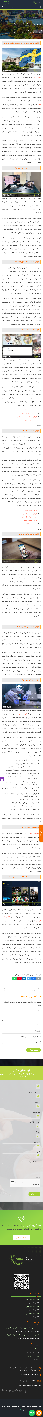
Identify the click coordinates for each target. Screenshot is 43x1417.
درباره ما (36, 1359)
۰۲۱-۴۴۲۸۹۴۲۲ (6, 2)
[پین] (19, 978)
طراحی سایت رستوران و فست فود (27, 416)
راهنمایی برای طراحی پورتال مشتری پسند (26, 1331)
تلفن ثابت (37, 1132)
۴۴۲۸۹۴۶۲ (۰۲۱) (24, 1375)
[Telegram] (6, 1391)
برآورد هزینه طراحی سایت (31, 1356)
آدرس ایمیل (36, 1142)
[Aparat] (25, 1391)
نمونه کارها (36, 1349)
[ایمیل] (38, 978)
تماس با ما (36, 1363)
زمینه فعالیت (36, 1112)
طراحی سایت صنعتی (31, 523)
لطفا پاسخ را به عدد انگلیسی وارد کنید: (30, 1037)
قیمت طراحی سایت (35, 833)
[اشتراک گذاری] (34, 978)
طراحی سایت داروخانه (30, 520)
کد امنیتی (37, 1177)
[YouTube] (20, 1391)
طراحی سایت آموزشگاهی (31, 1310)
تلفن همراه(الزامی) (34, 1122)
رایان (20, 1410)
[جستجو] (3, 7)
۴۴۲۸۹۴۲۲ (35, 1375)
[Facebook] (17, 1391)
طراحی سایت (37, 77)
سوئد (35, 268)
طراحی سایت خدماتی (30, 410)
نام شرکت (37, 1102)
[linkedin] (3, 1391)
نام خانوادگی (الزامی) (34, 1092)
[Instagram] (13, 1391)
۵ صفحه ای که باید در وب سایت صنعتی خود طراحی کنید (22, 1328)
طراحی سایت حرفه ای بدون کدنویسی (28, 1338)
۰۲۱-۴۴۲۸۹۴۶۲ (6, 4)
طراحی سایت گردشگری (30, 513)
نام (39, 1082)
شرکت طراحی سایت (20, 714)
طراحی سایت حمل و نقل (29, 517)
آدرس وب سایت (35, 1152)
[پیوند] (37, 3)
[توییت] (29, 978)
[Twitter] (9, 1391)
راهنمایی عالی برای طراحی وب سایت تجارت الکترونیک (23, 1335)
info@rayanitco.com (28, 1380)
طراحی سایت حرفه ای (32, 1306)
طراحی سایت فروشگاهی (29, 413)
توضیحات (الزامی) (35, 1161)
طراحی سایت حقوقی (30, 420)
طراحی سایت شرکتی (31, 510)
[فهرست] (40, 7)
